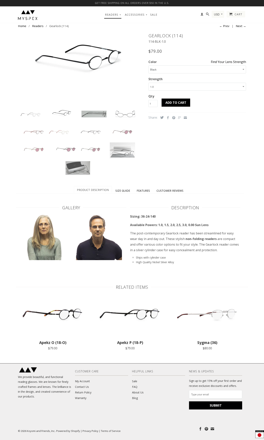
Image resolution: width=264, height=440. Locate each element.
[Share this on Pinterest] (172, 117)
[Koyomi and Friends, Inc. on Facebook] (200, 429)
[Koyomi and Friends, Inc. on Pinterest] (206, 429)
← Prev (224, 26)
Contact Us (82, 387)
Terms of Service (111, 431)
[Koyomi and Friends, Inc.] (27, 15)
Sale (153, 14)
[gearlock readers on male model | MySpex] (99, 259)
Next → (241, 26)
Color (152, 62)
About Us (138, 392)
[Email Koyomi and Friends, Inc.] (212, 429)
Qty (151, 96)
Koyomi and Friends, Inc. (41, 431)
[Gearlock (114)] (81, 56)
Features (143, 190)
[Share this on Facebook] (166, 117)
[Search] (207, 15)
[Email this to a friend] (184, 117)
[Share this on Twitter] (161, 117)
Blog (135, 398)
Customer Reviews (170, 190)
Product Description (93, 190)
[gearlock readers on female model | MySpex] (43, 259)
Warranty (80, 398)
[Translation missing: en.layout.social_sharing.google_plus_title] (178, 117)
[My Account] (202, 15)
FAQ (134, 387)
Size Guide (122, 190)
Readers (113, 14)
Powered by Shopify (68, 431)
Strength (155, 79)
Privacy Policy (90, 431)
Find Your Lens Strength (228, 62)
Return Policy (83, 392)
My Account (82, 381)
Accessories (136, 14)
